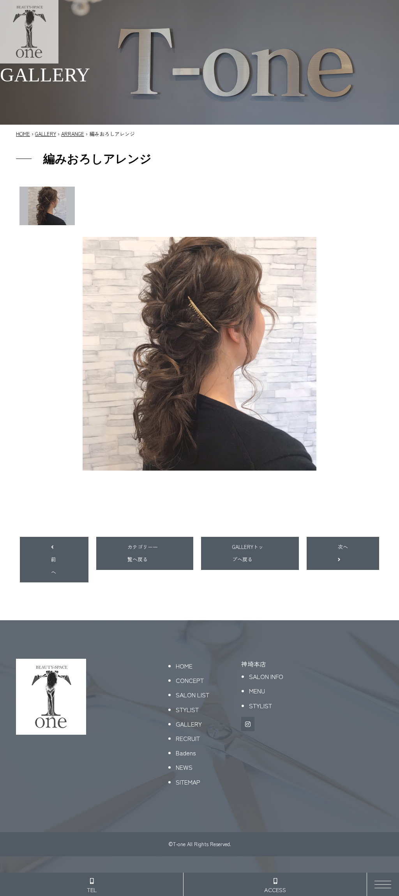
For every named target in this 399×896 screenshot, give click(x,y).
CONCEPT (190, 680)
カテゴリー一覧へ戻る (142, 553)
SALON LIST (192, 694)
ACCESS (275, 889)
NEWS (184, 767)
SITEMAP (188, 782)
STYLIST (187, 709)
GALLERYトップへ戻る (247, 553)
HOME (23, 134)
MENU (257, 690)
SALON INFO (266, 676)
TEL (92, 889)
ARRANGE (72, 134)
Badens (186, 752)
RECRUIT (188, 738)
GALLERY (45, 134)
